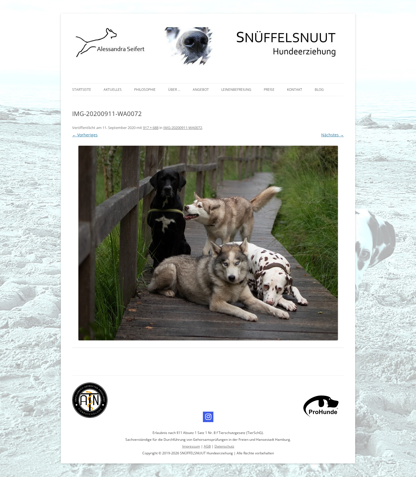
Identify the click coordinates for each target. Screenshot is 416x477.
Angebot (201, 89)
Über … (174, 89)
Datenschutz (224, 446)
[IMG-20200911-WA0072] (208, 243)
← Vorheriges (85, 134)
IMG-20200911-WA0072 (182, 127)
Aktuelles (113, 89)
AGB (207, 446)
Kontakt (294, 89)
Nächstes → (332, 134)
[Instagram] (208, 417)
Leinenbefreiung (236, 89)
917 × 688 (150, 127)
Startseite (81, 89)
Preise (269, 89)
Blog (319, 89)
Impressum (191, 446)
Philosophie (145, 89)
